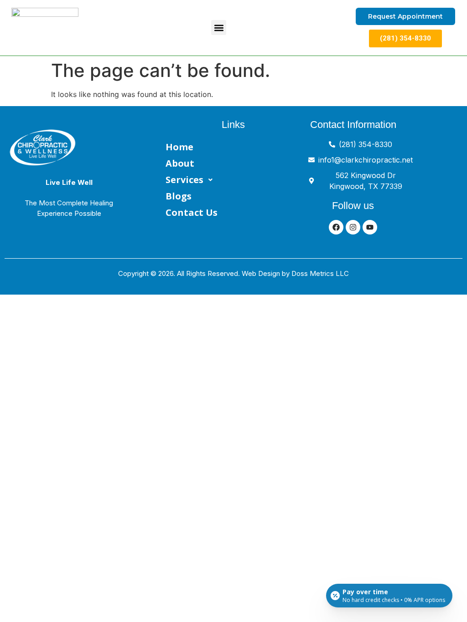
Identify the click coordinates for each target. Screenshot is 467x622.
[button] (218, 27)
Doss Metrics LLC (320, 273)
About (180, 163)
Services (184, 179)
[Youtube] (370, 227)
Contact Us (192, 212)
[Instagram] (353, 227)
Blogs (179, 196)
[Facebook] (336, 227)
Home (179, 147)
